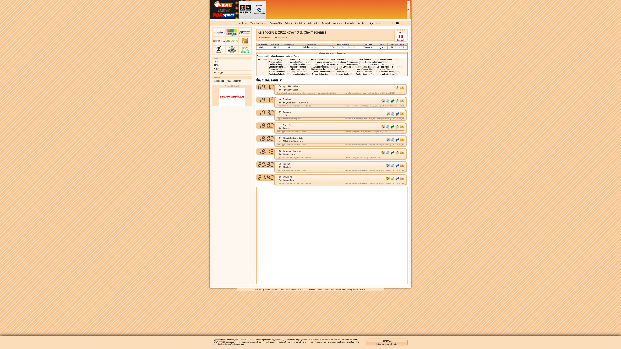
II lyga (216, 65)
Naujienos (243, 23)
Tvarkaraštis (276, 23)
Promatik (287, 164)
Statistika (300, 23)
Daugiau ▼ (363, 23)
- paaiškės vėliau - (291, 86)
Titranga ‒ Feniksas (292, 151)
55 (280, 151)
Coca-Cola (288, 125)
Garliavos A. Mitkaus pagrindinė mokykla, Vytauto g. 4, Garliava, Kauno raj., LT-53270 (374, 106)
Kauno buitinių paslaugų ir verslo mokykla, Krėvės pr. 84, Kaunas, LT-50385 (370, 93)
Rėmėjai (326, 23)
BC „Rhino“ (288, 176)
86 (280, 176)
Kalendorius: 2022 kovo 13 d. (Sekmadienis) (292, 32)
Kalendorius (313, 23)
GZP (285, 115)
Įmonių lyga (218, 72)
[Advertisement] (232, 128)
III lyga (216, 68)
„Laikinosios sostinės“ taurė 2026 (227, 81)
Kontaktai (350, 23)
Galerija (288, 23)
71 (280, 115)
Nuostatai (337, 23)
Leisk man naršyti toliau (387, 342)
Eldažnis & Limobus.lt (293, 141)
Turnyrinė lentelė (259, 23)
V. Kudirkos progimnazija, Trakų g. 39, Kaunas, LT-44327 (363, 158)
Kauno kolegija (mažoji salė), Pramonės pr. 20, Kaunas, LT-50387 (366, 132)
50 (280, 86)
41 (280, 141)
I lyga (216, 61)
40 (280, 99)
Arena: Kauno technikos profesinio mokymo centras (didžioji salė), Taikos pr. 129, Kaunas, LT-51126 (374, 119)
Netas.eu (362, 289)
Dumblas (287, 99)
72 (280, 164)
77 (280, 125)
